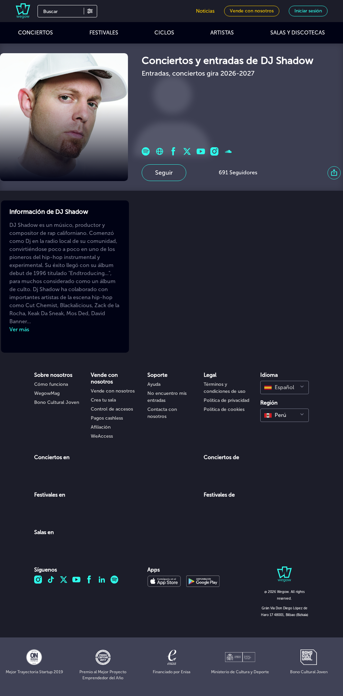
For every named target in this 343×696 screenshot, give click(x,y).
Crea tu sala (103, 400)
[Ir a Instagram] (214, 151)
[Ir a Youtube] (201, 151)
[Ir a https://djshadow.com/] (159, 151)
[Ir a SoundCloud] (228, 151)
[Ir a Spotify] (146, 151)
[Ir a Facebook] (173, 151)
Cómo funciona (51, 384)
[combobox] (284, 387)
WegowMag (47, 393)
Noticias (205, 11)
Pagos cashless (107, 418)
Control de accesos (112, 409)
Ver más (19, 329)
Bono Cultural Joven (56, 402)
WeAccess (102, 436)
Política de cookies (224, 409)
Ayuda (153, 384)
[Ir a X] (187, 151)
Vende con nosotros (113, 391)
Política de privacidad (226, 400)
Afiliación (101, 427)
